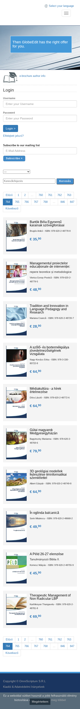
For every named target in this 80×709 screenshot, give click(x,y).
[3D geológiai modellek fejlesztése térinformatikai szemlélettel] (16, 485)
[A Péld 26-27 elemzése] (16, 567)
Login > (10, 128)
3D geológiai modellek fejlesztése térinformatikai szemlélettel (48, 474)
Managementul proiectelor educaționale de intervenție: (50, 264)
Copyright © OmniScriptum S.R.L (24, 681)
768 (45, 201)
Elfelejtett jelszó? (13, 135)
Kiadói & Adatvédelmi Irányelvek (24, 686)
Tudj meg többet (55, 700)
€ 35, (35, 239)
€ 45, (35, 573)
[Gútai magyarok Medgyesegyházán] (16, 443)
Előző (9, 195)
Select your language (61, 5)
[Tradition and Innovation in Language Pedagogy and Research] (16, 319)
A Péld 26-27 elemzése (47, 554)
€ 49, (35, 527)
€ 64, (35, 371)
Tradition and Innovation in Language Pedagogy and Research (49, 309)
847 (72, 201)
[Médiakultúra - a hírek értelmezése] (16, 402)
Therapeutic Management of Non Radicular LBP (50, 597)
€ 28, (35, 326)
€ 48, (35, 289)
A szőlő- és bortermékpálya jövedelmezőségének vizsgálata (49, 351)
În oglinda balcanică (44, 512)
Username (9, 98)
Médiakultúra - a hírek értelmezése (45, 390)
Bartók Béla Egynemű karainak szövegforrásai (47, 223)
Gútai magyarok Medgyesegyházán (43, 431)
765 (17, 201)
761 (50, 195)
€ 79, (35, 451)
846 (63, 201)
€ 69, (35, 616)
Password (9, 112)
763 (69, 195)
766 (26, 201)
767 (36, 201)
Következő (12, 208)
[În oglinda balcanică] (16, 526)
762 (59, 195)
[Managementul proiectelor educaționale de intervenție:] (16, 277)
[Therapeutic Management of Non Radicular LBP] (16, 609)
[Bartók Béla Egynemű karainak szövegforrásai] (16, 235)
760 (41, 195)
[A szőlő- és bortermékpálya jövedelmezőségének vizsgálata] (16, 360)
